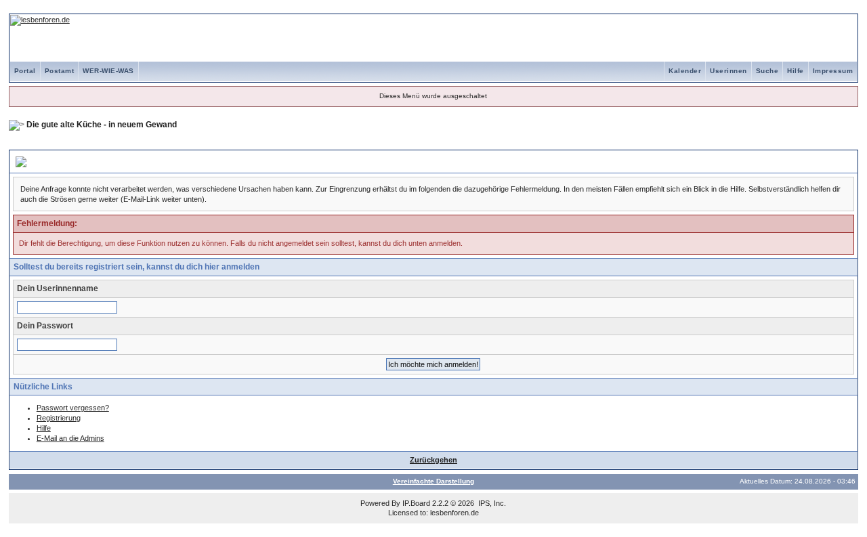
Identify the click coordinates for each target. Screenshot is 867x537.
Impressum (833, 70)
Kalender (685, 70)
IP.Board (416, 503)
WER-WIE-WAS (108, 70)
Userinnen (728, 70)
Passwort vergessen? (73, 408)
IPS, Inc (491, 503)
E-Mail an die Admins (70, 438)
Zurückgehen (433, 460)
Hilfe (795, 70)
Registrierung (59, 418)
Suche (767, 70)
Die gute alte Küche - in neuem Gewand (101, 124)
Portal (25, 70)
